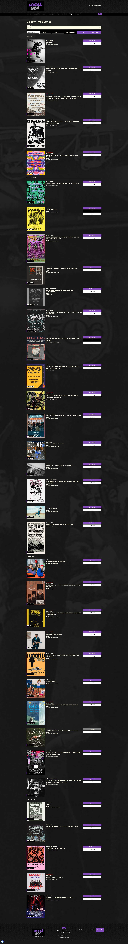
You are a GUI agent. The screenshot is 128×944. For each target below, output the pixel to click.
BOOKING (52, 14)
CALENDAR (36, 14)
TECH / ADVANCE (62, 14)
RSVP (92, 211)
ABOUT (44, 14)
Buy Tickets (92, 40)
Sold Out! (92, 729)
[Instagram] (101, 14)
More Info (92, 43)
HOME (29, 14)
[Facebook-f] (99, 14)
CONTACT (77, 14)
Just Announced (70, 32)
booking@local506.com (64, 935)
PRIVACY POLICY (64, 937)
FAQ (70, 14)
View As (29, 25)
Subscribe (100, 929)
